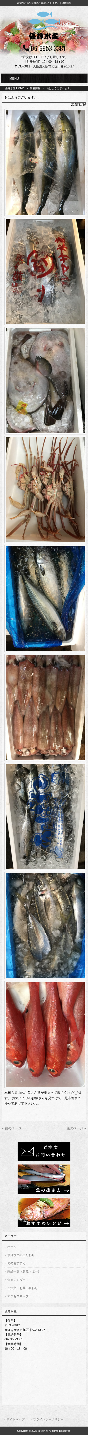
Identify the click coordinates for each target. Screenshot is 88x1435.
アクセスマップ (18, 1296)
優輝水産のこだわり (21, 1255)
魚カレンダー (16, 1280)
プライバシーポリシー (48, 1419)
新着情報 (35, 88)
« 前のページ (11, 1128)
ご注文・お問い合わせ (22, 1288)
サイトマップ (15, 1419)
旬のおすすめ (16, 1263)
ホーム (11, 1247)
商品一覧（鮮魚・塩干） (24, 1271)
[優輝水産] (44, 40)
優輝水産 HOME (14, 88)
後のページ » (76, 1128)
